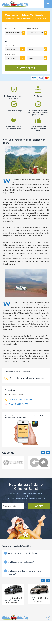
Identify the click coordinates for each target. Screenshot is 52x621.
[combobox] (13, 506)
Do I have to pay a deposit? (21, 561)
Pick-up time (9, 45)
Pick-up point (10, 29)
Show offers (26, 68)
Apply (39, 506)
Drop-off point (33, 29)
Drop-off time (10, 54)
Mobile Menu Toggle (48, 4)
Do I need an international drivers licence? (24, 572)
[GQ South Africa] (39, 462)
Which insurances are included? (23, 553)
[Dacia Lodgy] (39, 589)
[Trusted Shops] (13, 462)
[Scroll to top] (48, 618)
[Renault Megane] (13, 589)
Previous (43, 452)
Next (48, 452)
